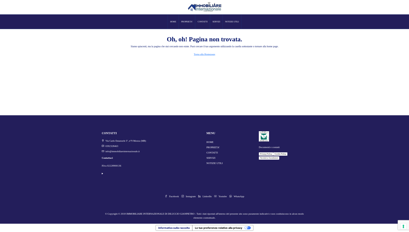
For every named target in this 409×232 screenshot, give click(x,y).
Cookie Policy (280, 154)
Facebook (174, 196)
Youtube (222, 196)
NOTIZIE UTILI (232, 21)
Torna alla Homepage (204, 54)
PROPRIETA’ (187, 21)
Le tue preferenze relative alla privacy (218, 227)
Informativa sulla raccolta (174, 227)
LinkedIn (207, 196)
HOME (173, 21)
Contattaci (107, 158)
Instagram (190, 196)
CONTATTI (203, 21)
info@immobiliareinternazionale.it (122, 151)
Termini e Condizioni (269, 158)
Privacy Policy (266, 154)
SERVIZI (216, 21)
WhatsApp (238, 196)
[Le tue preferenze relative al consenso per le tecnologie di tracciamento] (403, 226)
